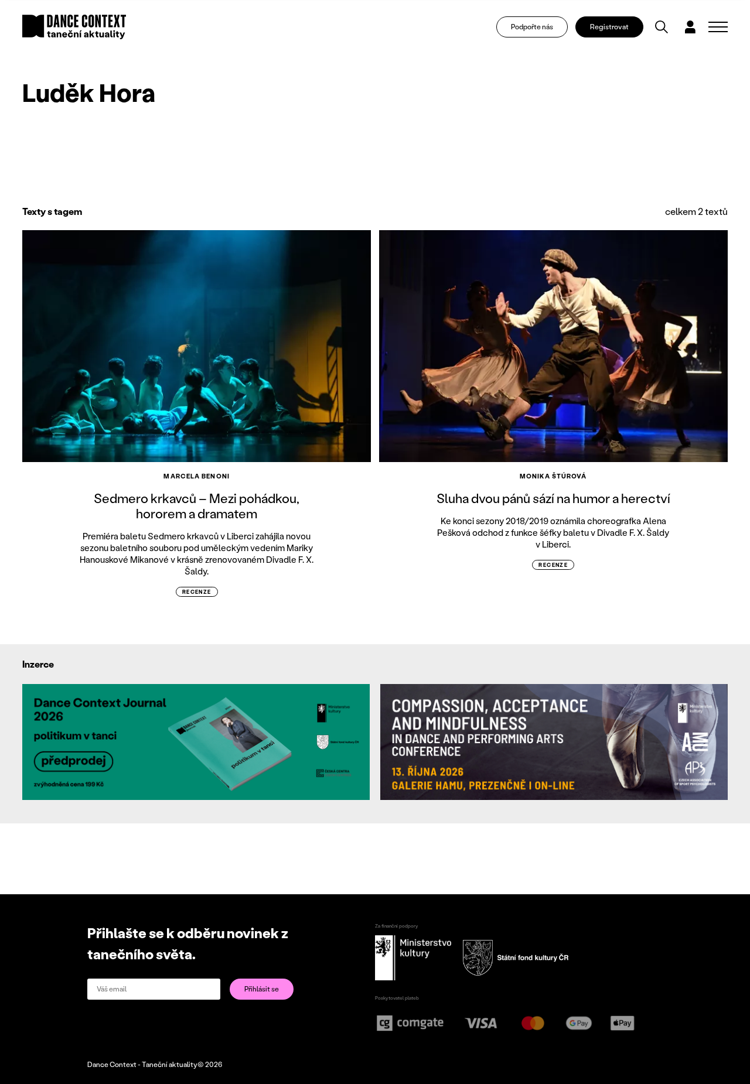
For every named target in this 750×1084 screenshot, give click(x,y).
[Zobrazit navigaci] (718, 26)
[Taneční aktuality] (74, 27)
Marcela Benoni (196, 476)
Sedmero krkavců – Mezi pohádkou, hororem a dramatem (196, 506)
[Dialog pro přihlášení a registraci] (690, 26)
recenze (197, 592)
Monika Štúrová (553, 476)
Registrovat (609, 26)
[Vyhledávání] (661, 26)
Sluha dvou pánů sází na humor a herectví (553, 498)
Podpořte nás (532, 26)
